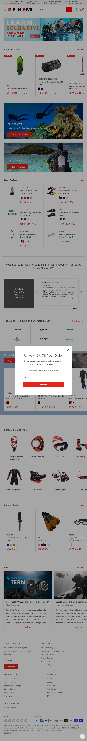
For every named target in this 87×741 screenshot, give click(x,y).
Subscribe (43, 384)
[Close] (68, 350)
